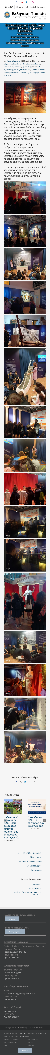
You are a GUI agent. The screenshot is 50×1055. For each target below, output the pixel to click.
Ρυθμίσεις (41, 1033)
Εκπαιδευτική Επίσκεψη (18, 73)
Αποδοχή (25, 1051)
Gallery (13, 806)
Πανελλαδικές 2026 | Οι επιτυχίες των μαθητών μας (36, 821)
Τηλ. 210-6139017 (11, 999)
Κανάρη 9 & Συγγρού (12, 973)
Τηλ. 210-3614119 (11, 1017)
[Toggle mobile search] (40, 19)
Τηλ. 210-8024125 (11, 978)
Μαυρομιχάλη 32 (11, 1011)
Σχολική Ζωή (26, 67)
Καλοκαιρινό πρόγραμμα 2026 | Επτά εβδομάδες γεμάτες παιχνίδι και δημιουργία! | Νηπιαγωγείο (11, 827)
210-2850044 (36, 884)
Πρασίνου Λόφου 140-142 (15, 952)
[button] (5, 820)
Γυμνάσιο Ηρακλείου (14, 61)
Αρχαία (13, 70)
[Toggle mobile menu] (45, 19)
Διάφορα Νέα (8, 64)
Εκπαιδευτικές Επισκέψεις (12, 67)
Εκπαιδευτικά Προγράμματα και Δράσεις (26, 64)
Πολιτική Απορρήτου (24, 1034)
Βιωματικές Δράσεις (23, 70)
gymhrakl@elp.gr (35, 888)
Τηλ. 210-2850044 (11, 958)
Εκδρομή (7, 73)
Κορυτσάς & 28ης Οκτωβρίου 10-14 (19, 993)
